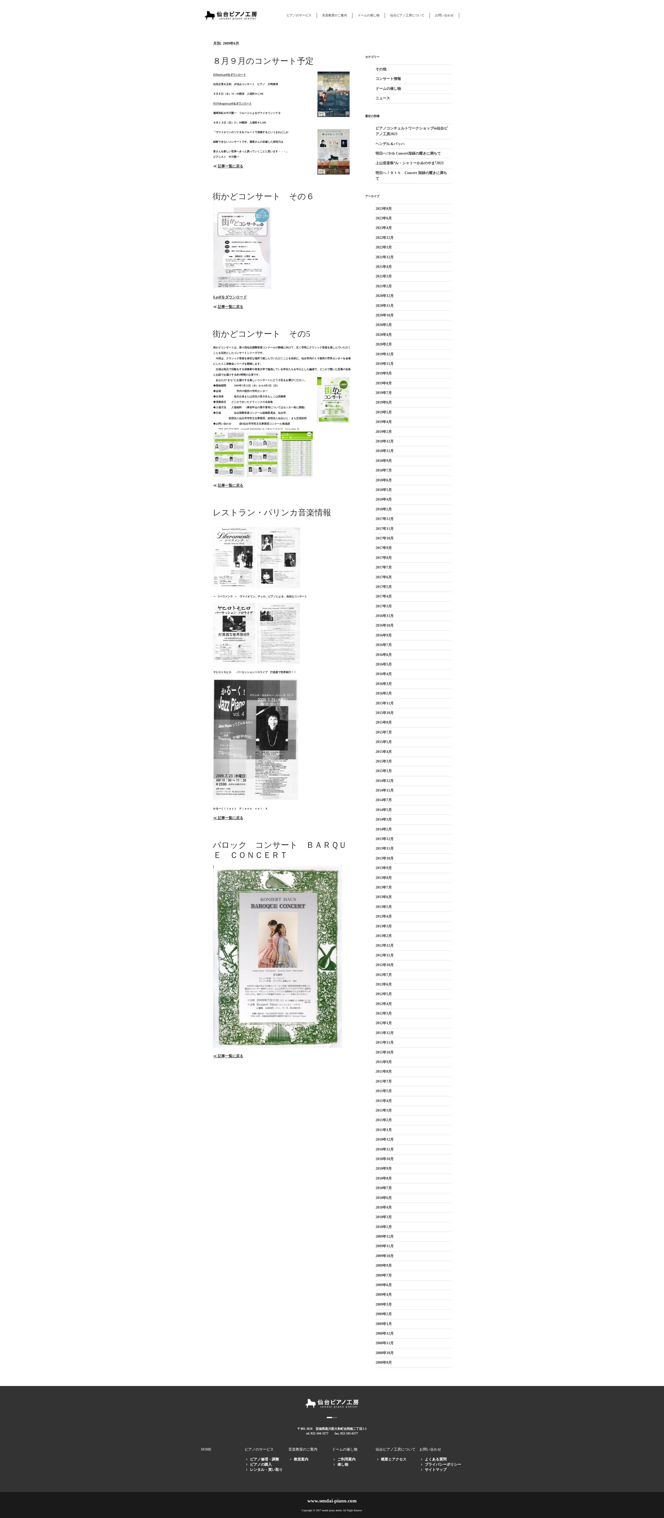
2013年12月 (385, 839)
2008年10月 (385, 1353)
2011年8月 (384, 1071)
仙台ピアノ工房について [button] (407, 15)
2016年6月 (384, 655)
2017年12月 (385, 519)
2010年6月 (384, 1198)
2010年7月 (384, 1188)
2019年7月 (384, 393)
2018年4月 (384, 499)
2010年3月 (384, 1217)
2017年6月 (384, 577)
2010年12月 (385, 1139)
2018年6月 (384, 480)
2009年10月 (385, 1256)
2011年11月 (385, 1042)
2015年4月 (384, 752)
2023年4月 (384, 228)
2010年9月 (384, 1168)
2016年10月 (385, 625)
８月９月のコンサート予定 (263, 61)
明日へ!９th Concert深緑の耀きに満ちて (408, 153)
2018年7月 (384, 470)
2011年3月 (384, 1110)
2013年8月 (384, 878)
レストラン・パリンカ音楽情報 (272, 512)
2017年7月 (384, 567)
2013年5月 (384, 907)
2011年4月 (384, 1101)
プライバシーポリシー (443, 1464)
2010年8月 (384, 1178)
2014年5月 (384, 810)
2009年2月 (384, 1314)
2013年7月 (384, 887)
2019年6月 (384, 402)
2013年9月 (384, 868)
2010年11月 (385, 1149)
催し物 (342, 1464)
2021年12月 (385, 257)
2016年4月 (384, 674)
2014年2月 (384, 829)
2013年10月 (385, 858)
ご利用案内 (346, 1459)
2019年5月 (384, 412)
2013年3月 (384, 926)
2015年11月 (385, 703)
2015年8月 (384, 722)
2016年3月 (384, 684)
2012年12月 (385, 945)
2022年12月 (385, 238)
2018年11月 (385, 451)
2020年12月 (385, 296)
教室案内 (301, 1459)
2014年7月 (384, 800)
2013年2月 (384, 936)
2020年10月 (385, 315)
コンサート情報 (388, 79)
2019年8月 (384, 383)
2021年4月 (384, 267)
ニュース (383, 98)
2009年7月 (384, 1275)
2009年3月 (384, 1304)
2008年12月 (385, 1333)
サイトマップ (436, 1470)
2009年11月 (385, 1246)
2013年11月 (385, 848)
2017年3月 (384, 606)
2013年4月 (384, 916)
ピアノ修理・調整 (264, 1459)
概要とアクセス (393, 1459)
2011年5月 (384, 1091)
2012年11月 (385, 955)
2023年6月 (384, 218)
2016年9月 (384, 635)
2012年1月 (384, 1023)
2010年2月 (384, 1227)
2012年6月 (384, 984)
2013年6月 (384, 897)
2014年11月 (385, 790)
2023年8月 (384, 209)
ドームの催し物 (388, 89)
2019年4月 (384, 422)
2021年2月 (384, 286)
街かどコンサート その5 (261, 333)
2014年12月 (385, 781)
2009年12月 (385, 1236)
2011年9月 (384, 1062)
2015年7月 (384, 732)
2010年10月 (385, 1159)
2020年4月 (384, 335)
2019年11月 (385, 364)
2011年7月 (384, 1081)
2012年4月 (384, 1004)
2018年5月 (384, 490)
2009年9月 (384, 1265)
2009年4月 (384, 1295)
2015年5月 (384, 742)
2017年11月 (385, 529)
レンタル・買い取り (266, 1470)
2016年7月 (384, 645)
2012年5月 (384, 994)
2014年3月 (384, 819)
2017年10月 (385, 538)
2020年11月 (385, 306)
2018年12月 (385, 441)
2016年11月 (385, 616)
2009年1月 (384, 1324)
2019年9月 (384, 373)
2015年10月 (385, 713)
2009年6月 (384, 1285)
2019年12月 (385, 354)
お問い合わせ (444, 15)
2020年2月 (384, 344)
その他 (381, 69)
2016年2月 (384, 693)
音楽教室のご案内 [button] (334, 15)
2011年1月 (384, 1130)
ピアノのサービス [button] (299, 15)
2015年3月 (384, 761)
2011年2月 (384, 1120)
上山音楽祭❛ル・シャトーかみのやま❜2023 (410, 163)
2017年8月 (384, 558)
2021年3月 (384, 276)
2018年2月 (384, 509)
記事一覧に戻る (230, 166)
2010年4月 (384, 1207)
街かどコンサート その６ (263, 196)
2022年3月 (384, 247)
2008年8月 (384, 1362)
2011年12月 (385, 1033)
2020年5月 (384, 325)
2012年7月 (384, 975)
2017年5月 (384, 587)
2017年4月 (384, 596)
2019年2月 (384, 432)
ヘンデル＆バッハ (390, 144)
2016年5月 (384, 664)
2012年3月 (384, 1013)
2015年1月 (384, 771)
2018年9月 (384, 461)
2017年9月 (384, 548)
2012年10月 (385, 965)
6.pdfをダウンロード (230, 297)
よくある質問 (436, 1459)
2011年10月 (385, 1052)
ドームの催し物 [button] (368, 15)
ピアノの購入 (261, 1464)
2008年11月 (385, 1343)
